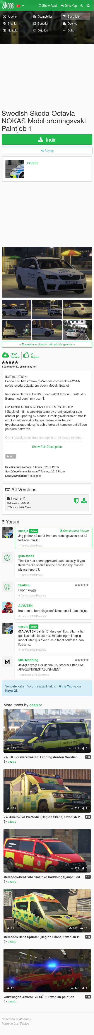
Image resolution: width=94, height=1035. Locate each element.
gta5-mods (26, 555)
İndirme (15, 357)
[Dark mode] (82, 5)
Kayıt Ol (11, 690)
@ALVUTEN (27, 631)
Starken (24, 585)
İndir (50, 139)
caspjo (33, 162)
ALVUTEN (25, 605)
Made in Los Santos (15, 1023)
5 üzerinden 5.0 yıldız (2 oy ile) (19, 366)
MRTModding (28, 660)
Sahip (34, 531)
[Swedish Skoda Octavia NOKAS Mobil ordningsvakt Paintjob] (47, 272)
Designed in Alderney (16, 1019)
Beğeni (35, 357)
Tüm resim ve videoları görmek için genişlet (47, 344)
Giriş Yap (65, 686)
